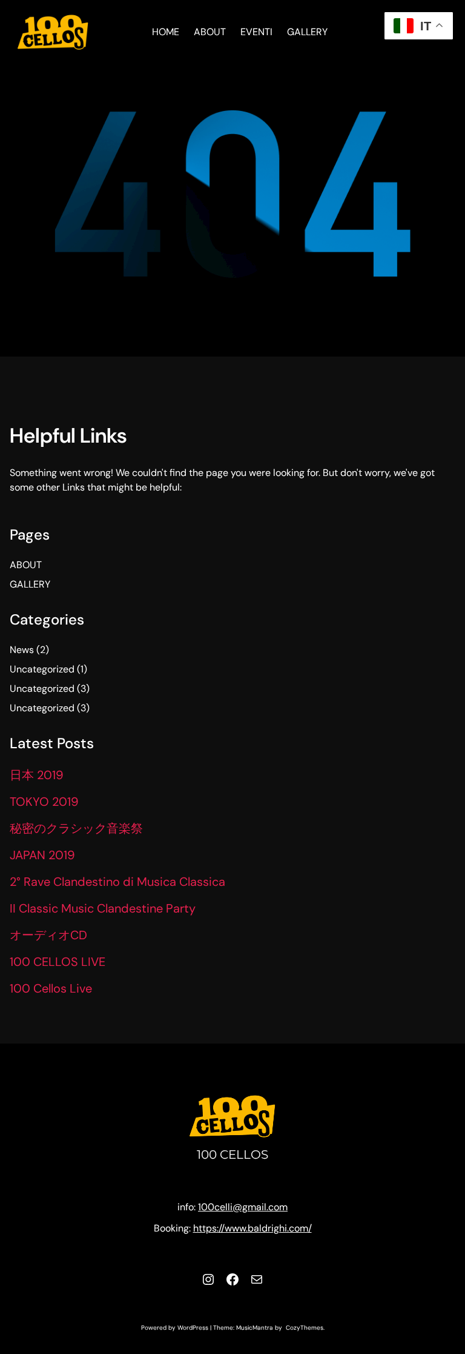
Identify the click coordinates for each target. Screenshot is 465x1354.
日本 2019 (37, 775)
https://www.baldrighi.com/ (252, 1228)
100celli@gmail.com (243, 1207)
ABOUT (26, 564)
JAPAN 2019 (42, 855)
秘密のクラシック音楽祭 (76, 828)
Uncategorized (42, 669)
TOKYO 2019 (44, 802)
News (22, 649)
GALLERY (30, 584)
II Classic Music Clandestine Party (103, 908)
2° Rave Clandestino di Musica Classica (117, 882)
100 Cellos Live (51, 988)
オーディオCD (48, 935)
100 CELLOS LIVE (57, 962)
